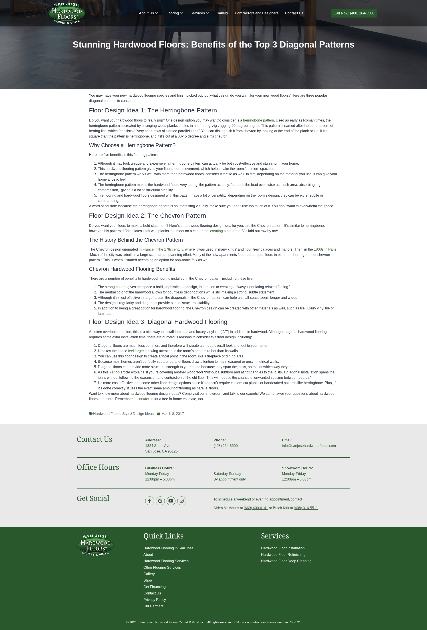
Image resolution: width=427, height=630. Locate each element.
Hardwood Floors (107, 414)
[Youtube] (171, 500)
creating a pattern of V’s (228, 231)
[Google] (160, 500)
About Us (146, 13)
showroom (214, 393)
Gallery (222, 13)
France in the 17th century (163, 249)
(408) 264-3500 (226, 446)
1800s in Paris (325, 249)
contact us (145, 399)
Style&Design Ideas (138, 414)
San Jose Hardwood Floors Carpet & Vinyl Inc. (172, 622)
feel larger (136, 351)
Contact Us (294, 13)
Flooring (172, 13)
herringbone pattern (258, 120)
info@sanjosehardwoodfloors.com (309, 446)
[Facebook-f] (149, 500)
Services (198, 13)
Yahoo (114, 372)
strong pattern (116, 287)
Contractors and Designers (256, 13)
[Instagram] (181, 500)
